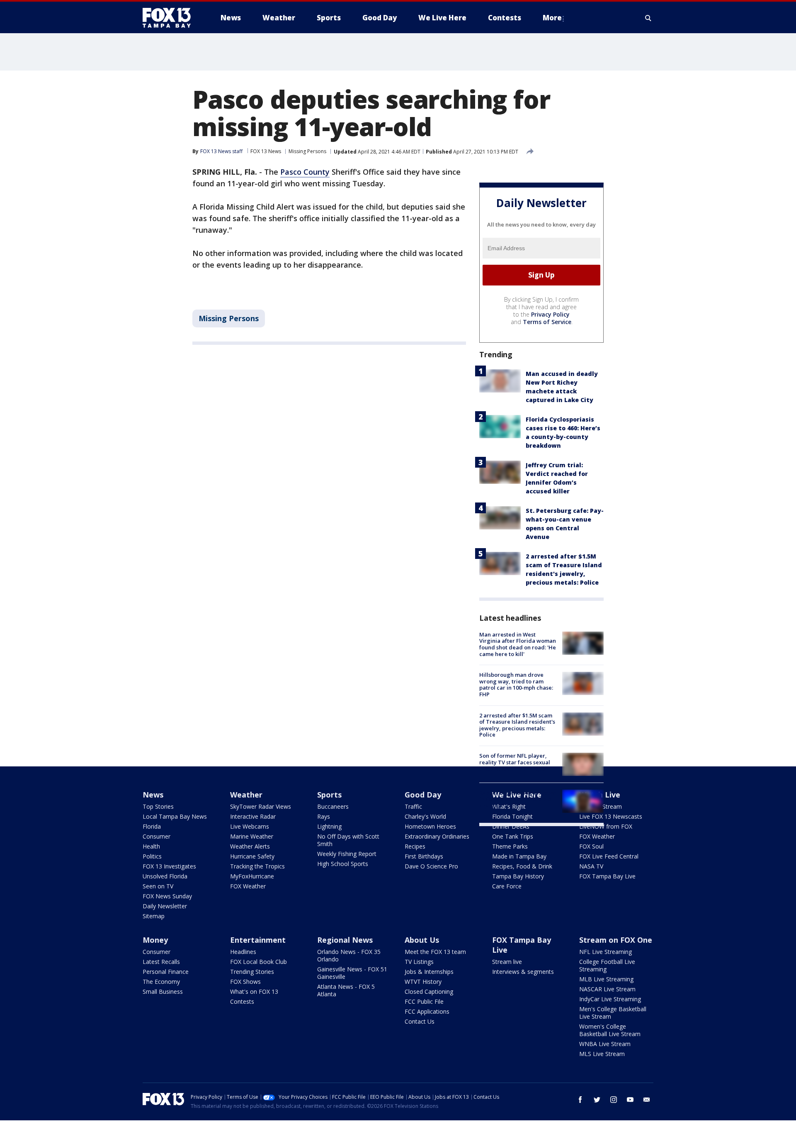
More (552, 17)
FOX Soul (591, 846)
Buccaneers (333, 806)
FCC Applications (427, 1011)
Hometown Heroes (430, 826)
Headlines (243, 952)
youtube (630, 1099)
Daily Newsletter (165, 906)
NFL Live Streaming (605, 952)
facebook (580, 1099)
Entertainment (258, 940)
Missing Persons (307, 151)
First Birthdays (424, 856)
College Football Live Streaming (607, 965)
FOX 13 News (265, 151)
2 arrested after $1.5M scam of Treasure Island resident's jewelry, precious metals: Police (517, 725)
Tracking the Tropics (257, 866)
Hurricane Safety (252, 856)
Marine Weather (251, 836)
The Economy (161, 981)
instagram (613, 1099)
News (153, 795)
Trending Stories (252, 972)
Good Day (423, 795)
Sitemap (154, 916)
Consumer (156, 836)
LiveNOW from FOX (605, 826)
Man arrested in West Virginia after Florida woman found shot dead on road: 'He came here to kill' (517, 644)
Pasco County (305, 172)
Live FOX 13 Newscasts (610, 816)
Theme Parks (510, 846)
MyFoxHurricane (252, 876)
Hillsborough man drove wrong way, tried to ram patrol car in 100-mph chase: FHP (516, 684)
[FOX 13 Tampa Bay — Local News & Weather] (170, 18)
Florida (152, 826)
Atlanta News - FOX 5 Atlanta (346, 990)
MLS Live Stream (602, 1054)
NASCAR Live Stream (607, 989)
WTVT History (423, 981)
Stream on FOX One (615, 940)
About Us (422, 940)
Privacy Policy (550, 314)
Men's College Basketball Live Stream (612, 1012)
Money (155, 940)
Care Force (507, 886)
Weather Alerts (250, 846)
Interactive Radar (253, 816)
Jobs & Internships (429, 972)
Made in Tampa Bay (519, 856)
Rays (323, 816)
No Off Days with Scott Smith (348, 840)
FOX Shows (245, 981)
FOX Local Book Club (258, 962)
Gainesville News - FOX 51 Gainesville (352, 973)
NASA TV (591, 866)
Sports (329, 795)
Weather (246, 795)
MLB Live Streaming (606, 979)
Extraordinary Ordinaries (437, 836)
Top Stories (158, 806)
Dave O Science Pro (431, 866)
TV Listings (419, 962)
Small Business (163, 991)
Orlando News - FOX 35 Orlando (349, 955)
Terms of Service (547, 322)
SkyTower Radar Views (260, 806)
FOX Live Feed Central (608, 856)
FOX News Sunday (167, 896)
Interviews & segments (523, 972)
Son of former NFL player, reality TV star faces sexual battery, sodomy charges (514, 762)
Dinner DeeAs (510, 826)
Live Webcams (249, 826)
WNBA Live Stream (605, 1044)
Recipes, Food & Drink (522, 866)
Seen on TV (158, 886)
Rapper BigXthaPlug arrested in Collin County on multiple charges (518, 799)
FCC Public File (424, 1001)
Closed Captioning (429, 991)
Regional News (345, 940)
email (646, 1099)
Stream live (507, 962)
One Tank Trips (512, 836)
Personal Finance (166, 972)
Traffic (413, 806)
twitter (597, 1099)
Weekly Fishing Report (346, 854)
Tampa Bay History (518, 876)
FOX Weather (248, 886)
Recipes (415, 846)
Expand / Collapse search (648, 18)
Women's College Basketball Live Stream (610, 1030)
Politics (152, 856)
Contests (242, 1001)
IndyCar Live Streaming (610, 999)
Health (151, 846)
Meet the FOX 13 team (435, 952)
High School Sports (342, 864)
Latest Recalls (161, 962)
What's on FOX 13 (254, 991)
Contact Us (419, 1021)
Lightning (329, 826)
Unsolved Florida (165, 876)
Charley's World (425, 816)
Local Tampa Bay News (175, 816)
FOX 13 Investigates (169, 866)
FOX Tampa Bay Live (607, 876)
